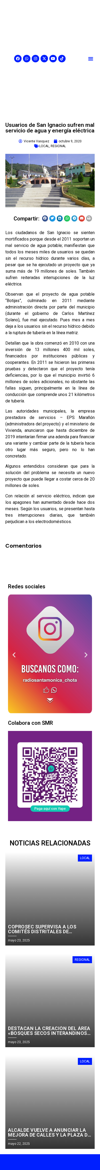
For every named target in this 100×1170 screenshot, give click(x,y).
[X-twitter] (44, 58)
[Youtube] (53, 58)
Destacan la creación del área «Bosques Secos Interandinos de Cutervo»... (49, 1033)
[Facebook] (18, 58)
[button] (91, 59)
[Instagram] (35, 58)
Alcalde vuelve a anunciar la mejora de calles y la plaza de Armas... (49, 1134)
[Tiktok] (62, 58)
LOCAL (44, 146)
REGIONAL (58, 146)
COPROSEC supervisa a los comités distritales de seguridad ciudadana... (42, 931)
